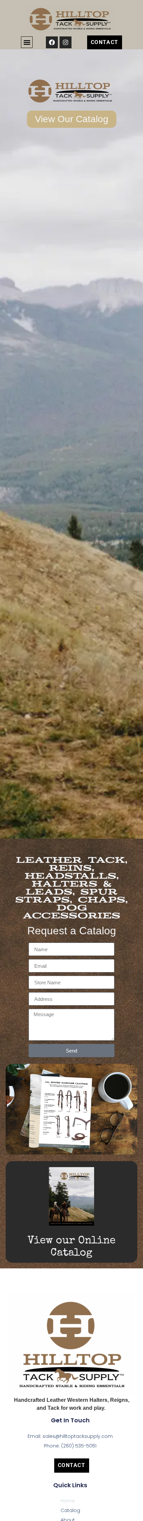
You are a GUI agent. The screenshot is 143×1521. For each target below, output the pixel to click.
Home (68, 1500)
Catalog (70, 1510)
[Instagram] (66, 42)
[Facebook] (52, 42)
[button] (27, 42)
